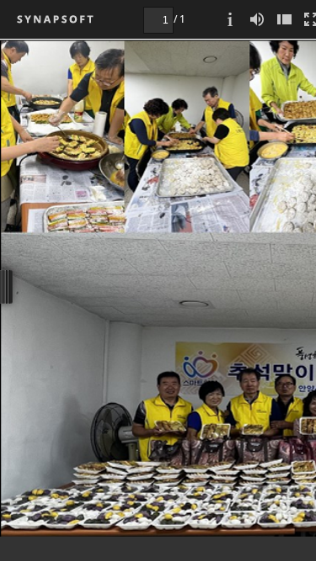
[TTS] (257, 19)
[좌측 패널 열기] (283, 19)
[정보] (230, 19)
